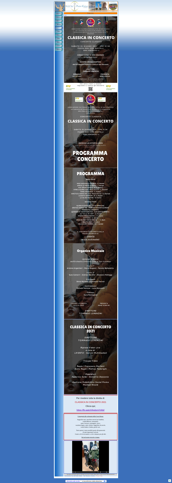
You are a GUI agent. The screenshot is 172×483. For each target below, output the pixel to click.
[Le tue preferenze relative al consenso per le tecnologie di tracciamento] (169, 480)
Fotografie (91, 474)
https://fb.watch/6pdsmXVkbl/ (90, 410)
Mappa (95, 474)
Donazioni (104, 474)
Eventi (86, 474)
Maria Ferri (78, 474)
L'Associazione (73, 474)
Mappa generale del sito (110, 474)
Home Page (69, 474)
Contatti (101, 474)
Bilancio (98, 474)
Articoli (88, 474)
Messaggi (82, 474)
